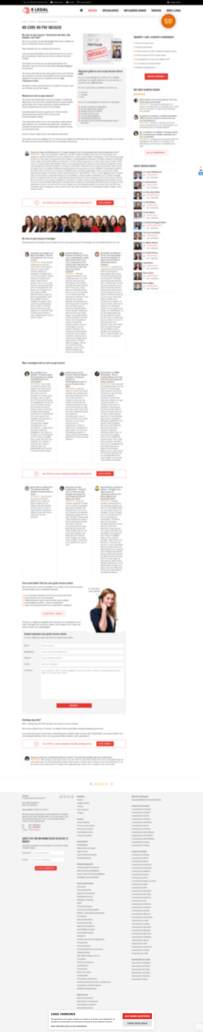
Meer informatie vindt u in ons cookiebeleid (69, 1026)
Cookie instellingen (137, 1023)
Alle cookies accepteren (137, 1016)
